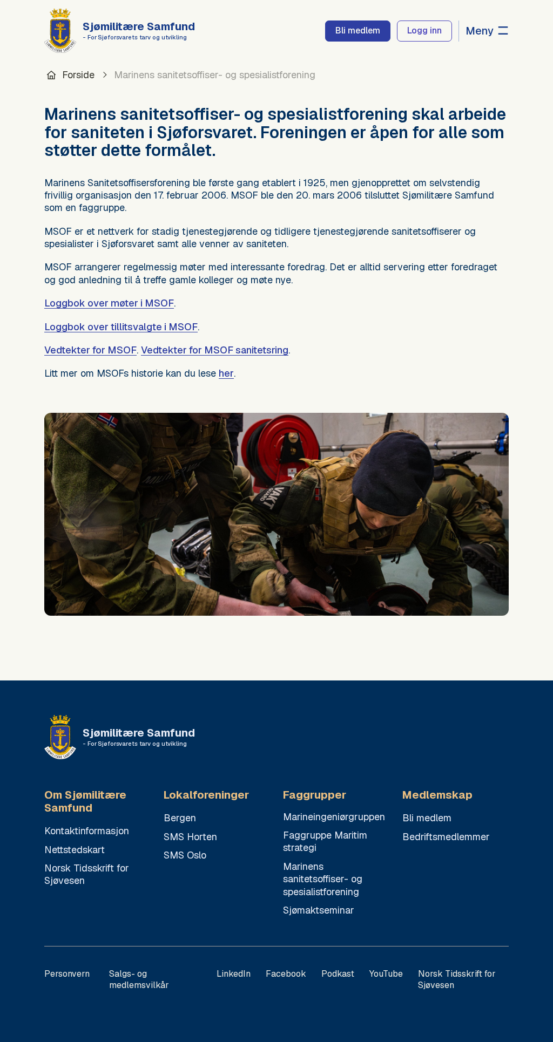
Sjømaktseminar (318, 910)
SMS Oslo (185, 855)
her (226, 373)
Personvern (67, 973)
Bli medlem (426, 818)
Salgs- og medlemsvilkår (139, 979)
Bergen (180, 818)
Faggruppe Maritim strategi (325, 841)
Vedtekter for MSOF (90, 350)
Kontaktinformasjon (86, 831)
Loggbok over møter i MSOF (109, 303)
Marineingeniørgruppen (334, 817)
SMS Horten (190, 836)
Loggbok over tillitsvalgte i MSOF (121, 327)
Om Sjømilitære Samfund (85, 801)
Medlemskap (437, 795)
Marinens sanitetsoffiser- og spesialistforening (322, 879)
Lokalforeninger (206, 795)
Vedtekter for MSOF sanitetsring (214, 350)
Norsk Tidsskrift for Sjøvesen (86, 874)
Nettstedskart (74, 849)
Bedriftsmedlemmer (446, 836)
